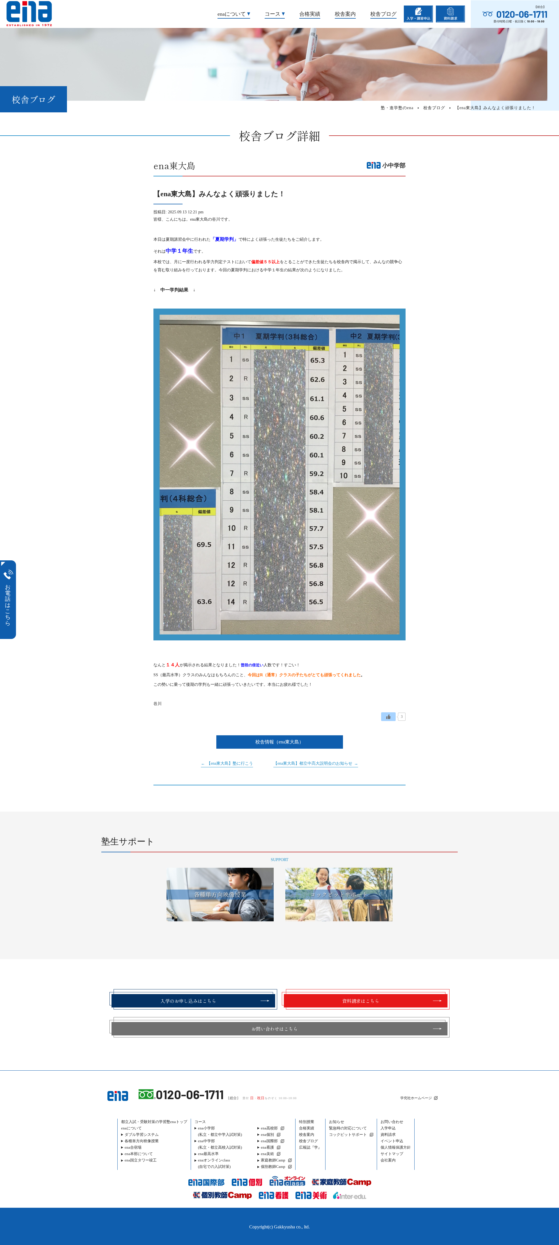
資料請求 (388, 1134)
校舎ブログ (383, 14)
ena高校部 (269, 1128)
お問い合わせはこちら (274, 1028)
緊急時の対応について (348, 1128)
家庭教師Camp (273, 1160)
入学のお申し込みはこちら (188, 1000)
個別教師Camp (273, 1166)
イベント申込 (392, 1141)
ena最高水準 (208, 1154)
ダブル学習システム (142, 1134)
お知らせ (336, 1122)
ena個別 (267, 1134)
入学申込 (388, 1128)
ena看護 (267, 1147)
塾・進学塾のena (397, 108)
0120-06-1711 (521, 14)
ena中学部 (220, 1144)
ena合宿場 (133, 1147)
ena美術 (267, 1154)
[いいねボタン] (388, 716)
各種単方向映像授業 (142, 1141)
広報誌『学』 (310, 1147)
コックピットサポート (348, 1134)
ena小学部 (220, 1131)
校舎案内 (345, 14)
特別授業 (306, 1122)
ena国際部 (269, 1141)
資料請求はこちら (360, 1000)
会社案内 (388, 1160)
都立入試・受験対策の (154, 1122)
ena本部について (139, 1154)
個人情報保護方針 (396, 1147)
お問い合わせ (392, 1122)
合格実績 (309, 14)
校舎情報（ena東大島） (279, 741)
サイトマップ (392, 1154)
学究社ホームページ (416, 1098)
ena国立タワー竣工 (141, 1160)
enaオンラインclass (214, 1163)
